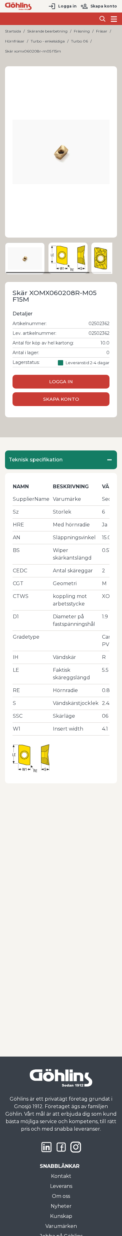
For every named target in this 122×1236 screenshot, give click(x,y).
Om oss (61, 1196)
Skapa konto (103, 6)
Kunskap (61, 1216)
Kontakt (61, 1176)
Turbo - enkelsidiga (48, 41)
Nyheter (61, 1206)
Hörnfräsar (14, 41)
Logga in (67, 6)
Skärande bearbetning (47, 31)
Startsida (13, 31)
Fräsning (82, 31)
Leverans (61, 1186)
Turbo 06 (79, 41)
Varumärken (61, 1226)
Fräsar (101, 31)
